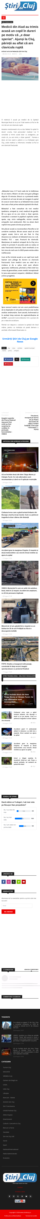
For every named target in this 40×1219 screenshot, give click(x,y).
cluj (9, 348)
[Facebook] (9, 1196)
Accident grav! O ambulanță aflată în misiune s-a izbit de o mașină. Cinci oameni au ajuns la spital (25, 732)
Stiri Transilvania (7, 22)
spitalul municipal (29, 348)
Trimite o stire (20, 1192)
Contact (20, 1187)
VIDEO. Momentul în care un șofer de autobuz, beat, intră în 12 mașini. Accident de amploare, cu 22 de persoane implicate (19, 590)
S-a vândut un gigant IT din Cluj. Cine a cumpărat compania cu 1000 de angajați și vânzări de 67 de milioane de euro (25, 1025)
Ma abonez (8, 912)
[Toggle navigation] (4, 17)
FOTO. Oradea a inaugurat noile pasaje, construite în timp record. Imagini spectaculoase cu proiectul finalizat (17, 666)
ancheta (20, 348)
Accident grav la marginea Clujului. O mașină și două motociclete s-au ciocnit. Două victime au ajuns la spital (20, 552)
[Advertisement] (20, 98)
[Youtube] (26, 1196)
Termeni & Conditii (31, 1216)
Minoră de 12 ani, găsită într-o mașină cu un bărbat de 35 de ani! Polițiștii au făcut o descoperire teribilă (18, 628)
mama (4, 350)
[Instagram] (13, 1196)
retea (13, 348)
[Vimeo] (22, 1196)
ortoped (16, 350)
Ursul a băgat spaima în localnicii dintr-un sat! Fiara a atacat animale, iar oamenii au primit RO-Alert (25, 761)
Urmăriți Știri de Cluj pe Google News (20, 340)
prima (10, 350)
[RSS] (30, 1196)
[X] (17, 1196)
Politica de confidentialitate (12, 1216)
